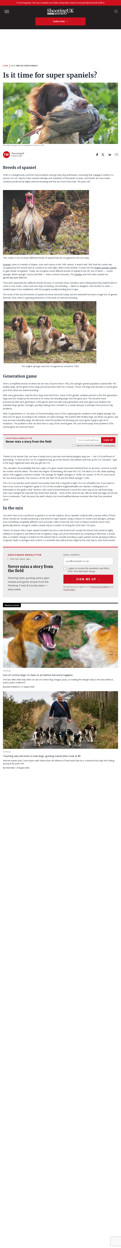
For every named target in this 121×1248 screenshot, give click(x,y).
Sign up (108, 440)
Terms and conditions (99, 587)
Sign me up (88, 579)
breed (97, 174)
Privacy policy (109, 445)
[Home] (60, 11)
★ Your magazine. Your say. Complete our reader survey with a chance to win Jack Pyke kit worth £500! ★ (60, 2)
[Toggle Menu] (6, 11)
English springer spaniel (105, 267)
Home (5, 65)
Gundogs (7, 670)
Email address (71, 554)
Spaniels (7, 264)
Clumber (78, 274)
